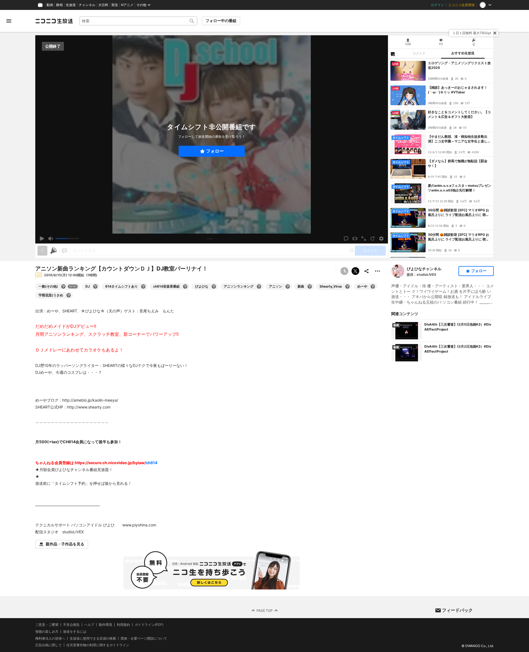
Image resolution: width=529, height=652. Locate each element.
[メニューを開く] (8, 20)
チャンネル (87, 5)
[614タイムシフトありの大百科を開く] (143, 286)
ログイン (437, 5)
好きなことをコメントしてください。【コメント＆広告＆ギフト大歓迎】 (459, 114)
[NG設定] (392, 53)
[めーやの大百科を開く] (373, 286)
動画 (50, 5)
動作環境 (105, 624)
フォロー (215, 151)
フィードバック (457, 610)
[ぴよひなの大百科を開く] (214, 286)
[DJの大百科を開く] (95, 286)
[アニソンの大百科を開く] (287, 286)
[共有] (366, 271)
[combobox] (138, 21)
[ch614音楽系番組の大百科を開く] (185, 286)
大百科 (103, 5)
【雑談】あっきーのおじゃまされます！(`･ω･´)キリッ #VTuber (457, 89)
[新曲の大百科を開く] (309, 286)
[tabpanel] (440, 158)
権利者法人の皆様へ (50, 638)
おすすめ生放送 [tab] (462, 53)
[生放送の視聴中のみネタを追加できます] (42, 251)
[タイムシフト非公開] (344, 271)
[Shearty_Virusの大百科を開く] (347, 286)
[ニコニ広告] (53, 251)
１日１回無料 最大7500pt (471, 33)
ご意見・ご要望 (46, 625)
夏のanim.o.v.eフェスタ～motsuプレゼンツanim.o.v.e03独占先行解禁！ (459, 187)
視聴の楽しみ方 (46, 631)
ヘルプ (89, 624)
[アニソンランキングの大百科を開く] (259, 286)
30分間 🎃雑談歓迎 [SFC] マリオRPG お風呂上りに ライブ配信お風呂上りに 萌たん (458, 212)
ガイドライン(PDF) (149, 624)
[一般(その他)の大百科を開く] (63, 286)
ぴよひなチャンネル (424, 268)
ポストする (355, 271)
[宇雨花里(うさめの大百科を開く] (68, 295)
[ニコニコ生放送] (54, 20)
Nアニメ (127, 5)
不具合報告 (71, 624)
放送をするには (74, 631)
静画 (59, 5)
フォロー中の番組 (221, 20)
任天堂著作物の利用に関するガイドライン (97, 645)
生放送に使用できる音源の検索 (93, 638)
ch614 (151, 462)
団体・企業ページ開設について (144, 638)
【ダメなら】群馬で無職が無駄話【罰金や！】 (457, 163)
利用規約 (123, 624)
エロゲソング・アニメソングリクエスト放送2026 (459, 65)
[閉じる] (495, 33)
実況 (114, 5)
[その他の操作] (377, 271)
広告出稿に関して (48, 645)
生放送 (71, 5)
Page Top (265, 610)
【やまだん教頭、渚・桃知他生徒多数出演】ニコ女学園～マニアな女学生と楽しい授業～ (459, 139)
